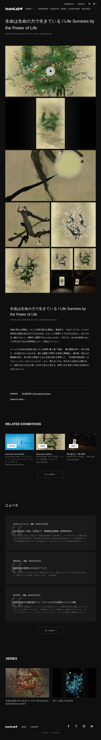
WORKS (29, 9)
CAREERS (34, 727)
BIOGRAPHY (69, 4)
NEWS (23, 727)
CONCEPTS (54, 9)
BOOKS (64, 9)
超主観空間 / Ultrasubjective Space (36, 394)
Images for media (16, 399)
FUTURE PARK (74, 9)
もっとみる (49, 474)
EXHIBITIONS (43, 9)
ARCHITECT (86, 9)
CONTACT (81, 4)
